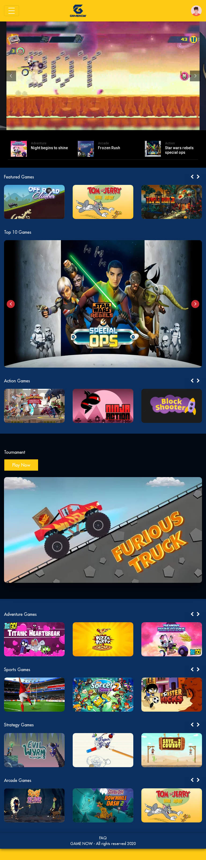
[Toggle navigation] (11, 10)
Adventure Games (20, 614)
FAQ (103, 838)
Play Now (21, 465)
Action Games (17, 380)
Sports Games (17, 669)
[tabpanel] (34, 202)
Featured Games (19, 177)
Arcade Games (17, 780)
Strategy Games (19, 724)
